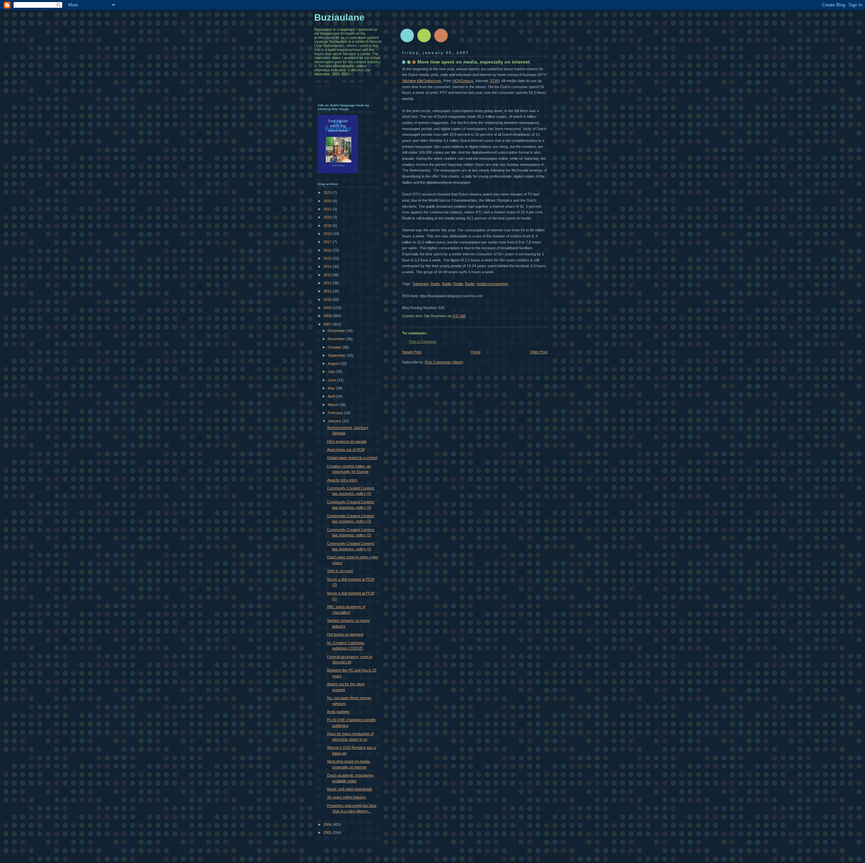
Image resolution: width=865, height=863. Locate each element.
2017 (327, 242)
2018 (327, 234)
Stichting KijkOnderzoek (421, 81)
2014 (327, 266)
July (332, 372)
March (333, 405)
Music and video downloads (349, 789)
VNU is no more (340, 571)
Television (420, 284)
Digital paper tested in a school (352, 458)
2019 (327, 226)
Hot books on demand (345, 634)
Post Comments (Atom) (444, 362)
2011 (327, 291)
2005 (327, 833)
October (335, 347)
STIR (494, 81)
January (335, 421)
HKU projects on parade (347, 441)
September (337, 355)
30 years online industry (346, 797)
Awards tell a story (342, 480)
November (337, 339)
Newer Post (411, 352)
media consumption (492, 284)
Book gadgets (338, 712)
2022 (327, 201)
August (334, 363)
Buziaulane (339, 17)
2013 (327, 275)
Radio (435, 284)
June (332, 380)
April (332, 396)
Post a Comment (422, 341)
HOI (456, 81)
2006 (327, 824)
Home (475, 352)
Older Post (538, 352)
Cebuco (467, 81)
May (332, 388)
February (336, 413)
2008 (327, 316)
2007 (327, 324)
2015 (327, 258)
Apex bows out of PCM (346, 450)
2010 (327, 300)
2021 (327, 209)
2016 (327, 250)
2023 (327, 193)
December (337, 331)
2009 (327, 308)
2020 (327, 217)
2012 (327, 283)
